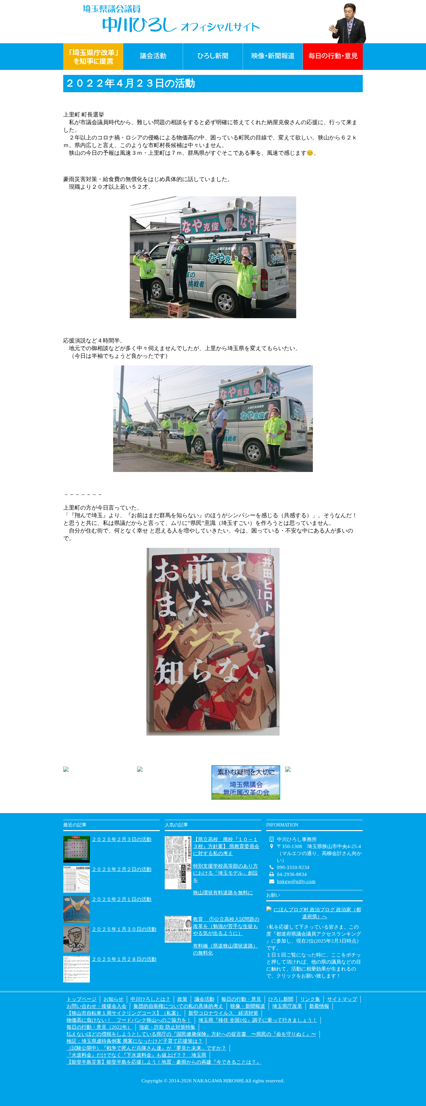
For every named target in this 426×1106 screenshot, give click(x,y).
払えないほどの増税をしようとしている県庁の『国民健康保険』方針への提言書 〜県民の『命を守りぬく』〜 (191, 1034)
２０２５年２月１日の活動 (121, 899)
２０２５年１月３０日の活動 (124, 929)
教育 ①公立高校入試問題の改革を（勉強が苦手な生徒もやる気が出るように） (226, 926)
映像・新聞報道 (247, 1006)
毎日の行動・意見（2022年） (99, 1027)
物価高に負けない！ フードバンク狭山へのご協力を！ (129, 1020)
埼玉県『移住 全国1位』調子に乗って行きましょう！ (257, 1020)
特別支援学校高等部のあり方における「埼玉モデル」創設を (225, 873)
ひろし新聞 (280, 999)
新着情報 (319, 1006)
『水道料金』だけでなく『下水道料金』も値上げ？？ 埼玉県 (136, 1055)
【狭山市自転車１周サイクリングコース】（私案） (124, 1013)
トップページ (82, 999)
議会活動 (204, 999)
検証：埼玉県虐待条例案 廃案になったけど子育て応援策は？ (135, 1041)
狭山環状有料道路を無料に (223, 892)
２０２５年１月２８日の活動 (124, 959)
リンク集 (310, 999)
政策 (182, 999)
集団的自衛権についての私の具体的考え (178, 1006)
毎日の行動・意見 (241, 999)
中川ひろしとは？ (150, 999)
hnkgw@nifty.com (296, 881)
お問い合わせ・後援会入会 (96, 1006)
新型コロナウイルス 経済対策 (223, 1013)
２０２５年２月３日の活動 (121, 839)
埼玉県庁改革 (287, 1006)
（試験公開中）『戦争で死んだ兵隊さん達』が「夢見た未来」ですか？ (146, 1048)
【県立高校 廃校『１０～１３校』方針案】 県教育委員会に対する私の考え (226, 846)
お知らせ (113, 999)
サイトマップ (342, 999)
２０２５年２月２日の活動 (121, 869)
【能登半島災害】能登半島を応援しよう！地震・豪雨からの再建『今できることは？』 (164, 1062)
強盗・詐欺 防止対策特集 (167, 1027)
